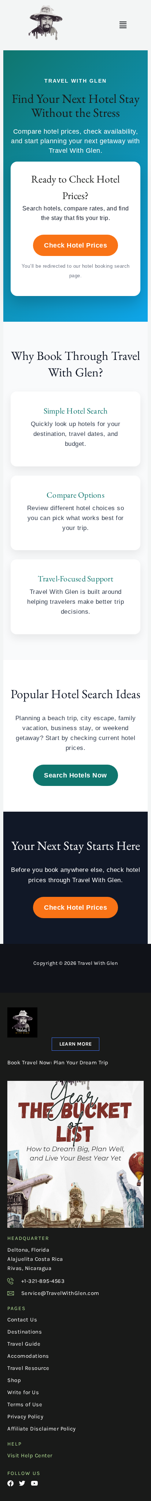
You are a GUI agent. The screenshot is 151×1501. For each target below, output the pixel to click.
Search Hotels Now (75, 775)
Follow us (23, 1473)
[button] (123, 25)
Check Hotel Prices (75, 245)
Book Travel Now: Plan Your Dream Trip (57, 1062)
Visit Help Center (29, 1455)
